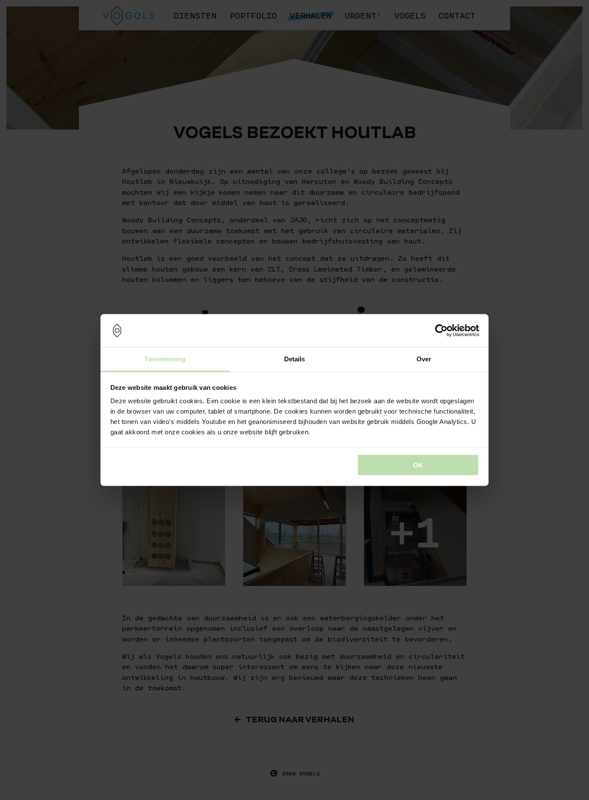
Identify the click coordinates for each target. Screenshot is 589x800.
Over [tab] (424, 359)
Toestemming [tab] (164, 359)
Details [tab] (294, 359)
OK (418, 464)
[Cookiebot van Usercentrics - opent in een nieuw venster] (441, 330)
